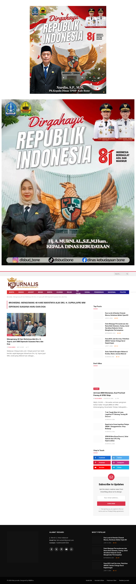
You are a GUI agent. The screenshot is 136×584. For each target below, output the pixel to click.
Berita (11, 292)
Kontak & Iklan (99, 580)
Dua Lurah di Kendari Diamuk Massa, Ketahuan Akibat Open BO (116, 314)
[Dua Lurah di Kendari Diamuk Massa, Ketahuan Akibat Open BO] (98, 315)
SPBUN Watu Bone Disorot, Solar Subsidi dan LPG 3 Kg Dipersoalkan (116, 439)
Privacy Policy (112, 511)
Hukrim (60, 292)
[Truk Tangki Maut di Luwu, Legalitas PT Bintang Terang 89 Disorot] (98, 414)
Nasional (112, 292)
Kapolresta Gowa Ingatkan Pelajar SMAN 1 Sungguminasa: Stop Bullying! (117, 426)
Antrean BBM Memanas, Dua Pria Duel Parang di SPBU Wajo (109, 394)
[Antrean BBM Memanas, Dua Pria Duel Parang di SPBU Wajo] (111, 379)
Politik (123, 292)
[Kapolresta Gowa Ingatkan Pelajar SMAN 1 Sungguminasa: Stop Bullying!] (98, 426)
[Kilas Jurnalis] (22, 283)
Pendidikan (99, 292)
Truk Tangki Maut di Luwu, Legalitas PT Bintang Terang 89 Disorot (116, 414)
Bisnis (40, 292)
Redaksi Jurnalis (124, 580)
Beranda (9, 297)
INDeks (21, 292)
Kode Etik (89, 580)
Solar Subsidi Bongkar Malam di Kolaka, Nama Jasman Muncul (116, 353)
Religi (69, 292)
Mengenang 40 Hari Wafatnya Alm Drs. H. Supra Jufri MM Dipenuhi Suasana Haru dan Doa (25, 341)
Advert (31, 292)
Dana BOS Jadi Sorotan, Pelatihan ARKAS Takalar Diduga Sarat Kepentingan (117, 341)
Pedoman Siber (111, 580)
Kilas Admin (11, 347)
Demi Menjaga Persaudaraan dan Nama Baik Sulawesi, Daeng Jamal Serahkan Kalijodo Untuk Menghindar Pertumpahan (117, 327)
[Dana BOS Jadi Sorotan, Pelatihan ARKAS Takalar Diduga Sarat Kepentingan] (98, 341)
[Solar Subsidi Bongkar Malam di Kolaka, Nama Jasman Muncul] (98, 354)
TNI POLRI (78, 292)
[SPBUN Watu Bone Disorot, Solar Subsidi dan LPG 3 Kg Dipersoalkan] (98, 439)
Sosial (87, 292)
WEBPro (30, 580)
